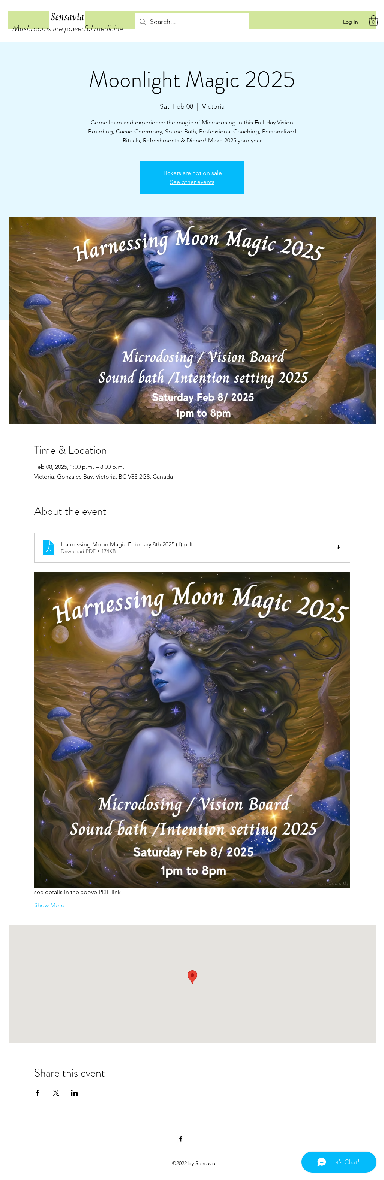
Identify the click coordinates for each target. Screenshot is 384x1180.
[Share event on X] (56, 1093)
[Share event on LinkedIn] (74, 1093)
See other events (192, 181)
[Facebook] (180, 1139)
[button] (373, 20)
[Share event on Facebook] (37, 1093)
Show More (49, 905)
